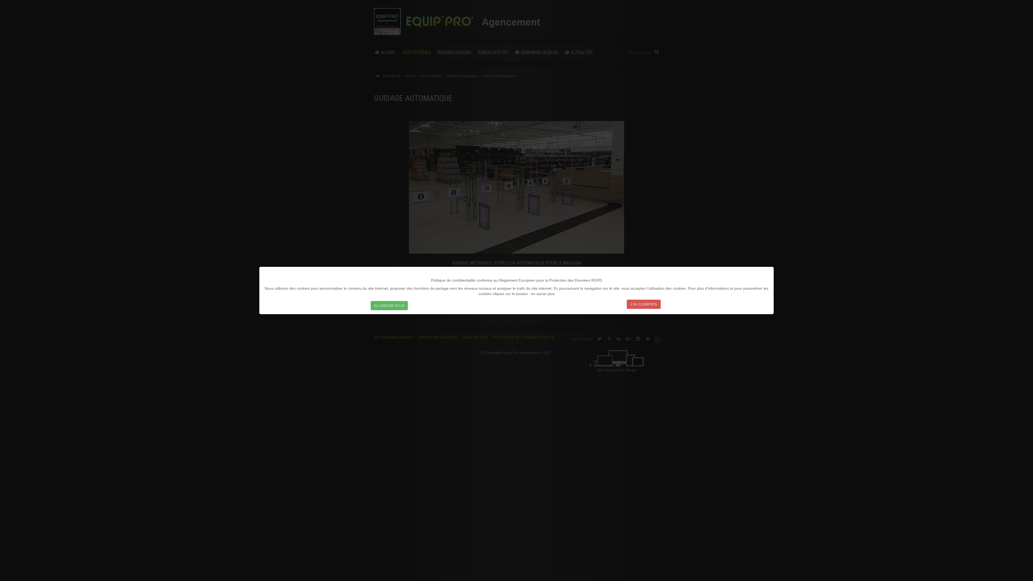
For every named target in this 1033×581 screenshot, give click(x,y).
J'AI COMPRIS (643, 304)
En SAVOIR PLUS (389, 305)
